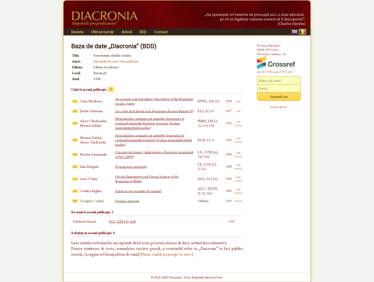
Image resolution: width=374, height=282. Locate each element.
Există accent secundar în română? (138, 191)
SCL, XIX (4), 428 (122, 221)
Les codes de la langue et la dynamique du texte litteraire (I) (154, 111)
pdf (238, 101)
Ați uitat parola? (278, 107)
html (238, 125)
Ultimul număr (102, 32)
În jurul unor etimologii (131, 166)
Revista (77, 32)
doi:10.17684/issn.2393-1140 (274, 71)
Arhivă (127, 32)
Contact (161, 32)
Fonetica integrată (127, 200)
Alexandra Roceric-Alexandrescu (115, 61)
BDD (143, 32)
